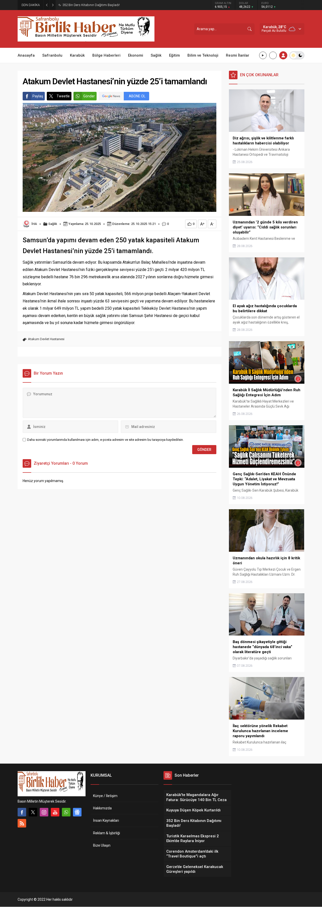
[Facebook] (22, 812)
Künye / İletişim (105, 796)
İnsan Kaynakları (106, 820)
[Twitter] (33, 812)
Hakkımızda (102, 808)
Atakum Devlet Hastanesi (46, 339)
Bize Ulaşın (101, 845)
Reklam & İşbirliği (106, 833)
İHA (34, 224)
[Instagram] (44, 812)
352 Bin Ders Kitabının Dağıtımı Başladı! (91, 5)
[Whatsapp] (66, 812)
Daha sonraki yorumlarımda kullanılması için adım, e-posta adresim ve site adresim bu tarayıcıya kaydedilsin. (105, 439)
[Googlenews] (77, 812)
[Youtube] (55, 812)
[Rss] (22, 823)
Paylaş (37, 96)
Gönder (89, 96)
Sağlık (52, 224)
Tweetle (63, 96)
